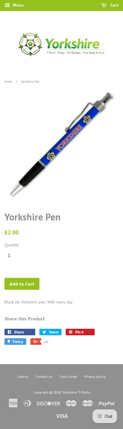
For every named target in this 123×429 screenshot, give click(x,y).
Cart (114, 5)
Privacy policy (95, 376)
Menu (18, 5)
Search (22, 376)
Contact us (44, 376)
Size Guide (68, 376)
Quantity (11, 245)
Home (8, 81)
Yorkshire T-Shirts (76, 392)
